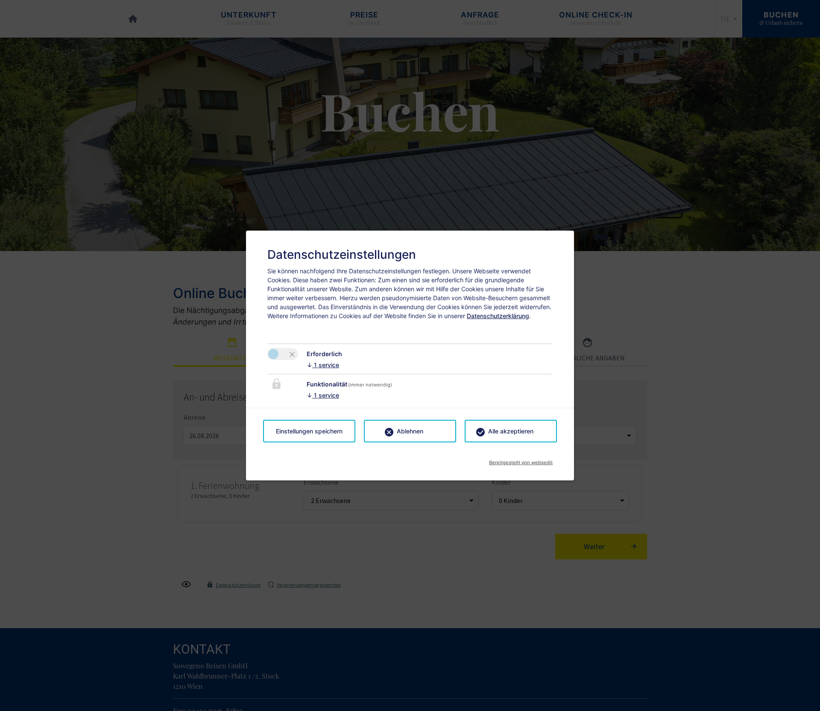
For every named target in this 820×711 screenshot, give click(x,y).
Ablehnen (410, 431)
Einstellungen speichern (309, 431)
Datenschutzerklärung (498, 315)
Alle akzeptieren (510, 431)
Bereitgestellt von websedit (521, 459)
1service (323, 365)
